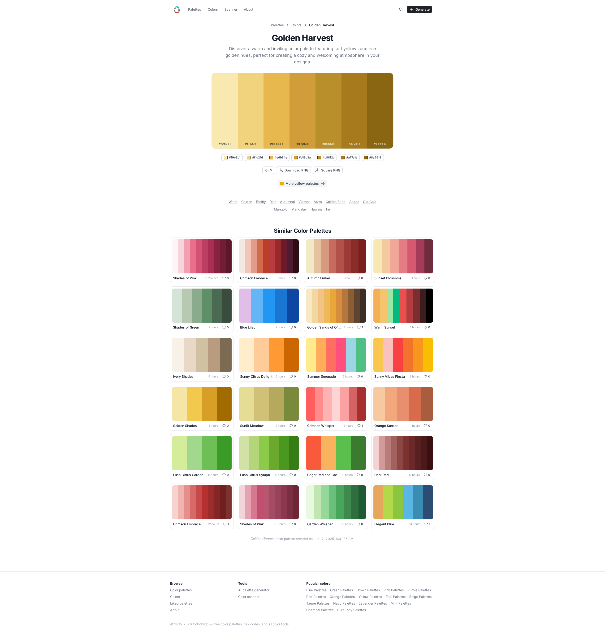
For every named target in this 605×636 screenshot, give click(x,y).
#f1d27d (257, 157)
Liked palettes (181, 603)
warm (233, 202)
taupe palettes (317, 603)
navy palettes (344, 603)
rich (273, 202)
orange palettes (342, 597)
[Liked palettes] (401, 9)
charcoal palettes (319, 610)
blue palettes (316, 590)
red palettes (316, 597)
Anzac (354, 202)
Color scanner (248, 597)
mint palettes (401, 603)
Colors (213, 9)
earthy (261, 202)
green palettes (341, 590)
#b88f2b (328, 157)
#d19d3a (305, 157)
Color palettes (181, 590)
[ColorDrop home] (177, 9)
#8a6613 (375, 157)
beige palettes (420, 597)
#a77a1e (351, 157)
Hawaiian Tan (321, 209)
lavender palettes (373, 603)
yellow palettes (370, 597)
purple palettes (419, 590)
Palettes (194, 9)
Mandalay (299, 209)
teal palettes (396, 597)
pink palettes (394, 590)
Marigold (281, 209)
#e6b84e (281, 157)
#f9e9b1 (234, 157)
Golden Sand (336, 202)
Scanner (231, 9)
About (248, 9)
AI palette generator (253, 590)
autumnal (287, 202)
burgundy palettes (351, 610)
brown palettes (368, 590)
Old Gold (369, 202)
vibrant (304, 202)
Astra (318, 202)
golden (246, 202)
